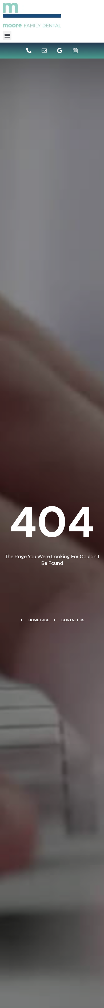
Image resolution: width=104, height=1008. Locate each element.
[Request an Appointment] (75, 50)
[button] (7, 35)
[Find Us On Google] (59, 50)
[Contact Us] (44, 50)
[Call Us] (28, 50)
